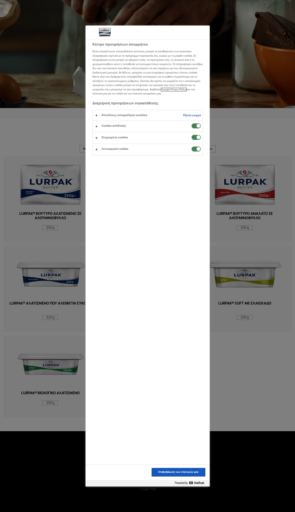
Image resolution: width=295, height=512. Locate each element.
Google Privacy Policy (173, 89)
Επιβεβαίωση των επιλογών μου (178, 472)
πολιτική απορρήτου (144, 93)
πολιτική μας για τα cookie (107, 93)
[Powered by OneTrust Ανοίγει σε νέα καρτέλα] (191, 483)
